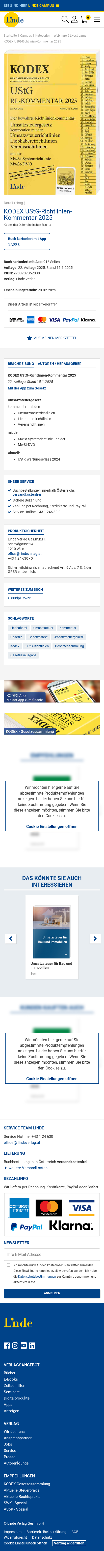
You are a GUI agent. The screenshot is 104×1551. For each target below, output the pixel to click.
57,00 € (27, 241)
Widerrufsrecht (15, 1537)
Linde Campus (42, 6)
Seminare (12, 1392)
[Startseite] (13, 19)
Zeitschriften (14, 1385)
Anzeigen (11, 1411)
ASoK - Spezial (16, 1509)
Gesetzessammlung (69, 646)
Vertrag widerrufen (69, 1543)
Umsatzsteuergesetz (68, 637)
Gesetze (16, 637)
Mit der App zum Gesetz (27, 388)
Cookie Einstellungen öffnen (51, 826)
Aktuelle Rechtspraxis (22, 1496)
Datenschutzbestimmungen (37, 1276)
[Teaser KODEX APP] (52, 691)
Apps (8, 1404)
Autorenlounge (16, 1463)
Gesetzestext (38, 637)
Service (10, 1450)
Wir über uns (14, 1431)
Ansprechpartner (18, 1438)
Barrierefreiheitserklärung (46, 1532)
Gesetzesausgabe (23, 655)
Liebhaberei (18, 628)
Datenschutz (42, 1537)
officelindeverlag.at (25, 554)
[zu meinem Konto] (74, 20)
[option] (52, 939)
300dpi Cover (20, 598)
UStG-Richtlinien (37, 646)
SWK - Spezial (15, 1503)
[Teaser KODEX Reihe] (52, 724)
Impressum (12, 1532)
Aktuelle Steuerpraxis (22, 1490)
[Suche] (65, 20)
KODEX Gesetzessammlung (27, 1484)
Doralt (8, 203)
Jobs (8, 1444)
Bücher (9, 1373)
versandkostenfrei (27, 494)
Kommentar (68, 628)
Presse (9, 1457)
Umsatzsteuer (43, 628)
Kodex (14, 646)
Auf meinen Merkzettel (55, 338)
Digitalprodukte (17, 1398)
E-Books (11, 1379)
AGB (75, 1532)
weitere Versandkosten (28, 1168)
